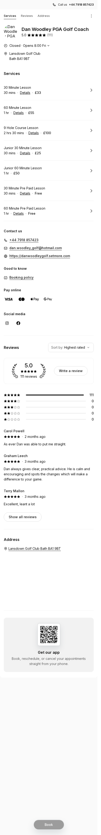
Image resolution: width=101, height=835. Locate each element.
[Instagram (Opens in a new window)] (7, 323)
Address (44, 16)
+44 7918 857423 (81, 4)
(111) (50, 35)
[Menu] (91, 16)
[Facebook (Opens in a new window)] (18, 323)
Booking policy (21, 277)
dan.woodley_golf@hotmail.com (35, 248)
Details (25, 93)
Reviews (27, 16)
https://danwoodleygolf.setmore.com (39, 256)
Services (10, 16)
